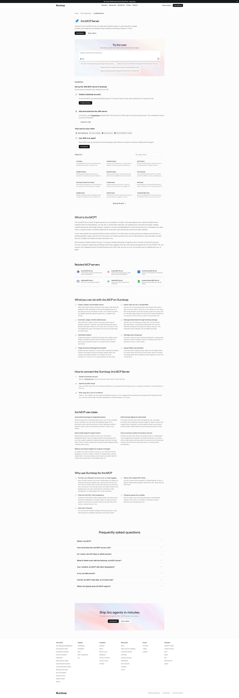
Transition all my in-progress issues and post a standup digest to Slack (119, 67)
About (101, 649)
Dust (165, 651)
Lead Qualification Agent (63, 666)
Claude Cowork (169, 649)
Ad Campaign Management (64, 646)
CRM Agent (59, 657)
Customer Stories (126, 651)
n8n (165, 657)
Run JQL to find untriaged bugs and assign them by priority (97, 63)
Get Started (178, 5)
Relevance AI (168, 660)
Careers (101, 646)
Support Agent (60, 678)
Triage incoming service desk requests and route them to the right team (119, 71)
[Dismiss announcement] (237, 1)
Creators (123, 666)
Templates (81, 649)
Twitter (145, 649)
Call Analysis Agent (62, 649)
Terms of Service (104, 657)
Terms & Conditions (177, 693)
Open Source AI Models (128, 649)
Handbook (102, 654)
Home (76, 13)
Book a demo (166, 5)
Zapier (166, 663)
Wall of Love (103, 651)
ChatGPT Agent (169, 646)
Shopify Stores (60, 675)
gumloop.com (89, 379)
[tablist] (104, 133)
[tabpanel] (119, 142)
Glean (166, 654)
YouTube (145, 646)
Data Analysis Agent (62, 660)
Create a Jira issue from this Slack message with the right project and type (137, 63)
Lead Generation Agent (63, 663)
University (124, 654)
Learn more (132, 1)
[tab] (82, 133)
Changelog (81, 646)
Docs (122, 646)
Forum (123, 669)
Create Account (85, 103)
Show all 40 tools (118, 203)
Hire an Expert (125, 663)
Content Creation (61, 654)
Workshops (124, 660)
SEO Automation (61, 672)
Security (101, 663)
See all (58, 681)
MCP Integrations (86, 13)
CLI (79, 657)
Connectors (95, 115)
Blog (79, 651)
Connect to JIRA (85, 122)
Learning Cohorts (126, 657)
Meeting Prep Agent (62, 669)
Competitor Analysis (62, 651)
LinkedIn (145, 651)
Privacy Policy (103, 660)
